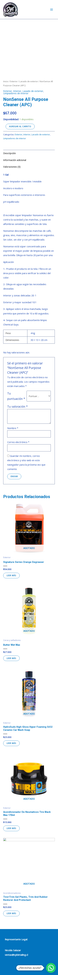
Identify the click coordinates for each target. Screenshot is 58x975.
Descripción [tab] (9, 153)
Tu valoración (17, 406)
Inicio (5, 81)
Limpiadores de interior (16, 93)
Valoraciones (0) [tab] (11, 166)
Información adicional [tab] (14, 160)
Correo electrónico (18, 442)
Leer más (11, 575)
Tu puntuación (16, 396)
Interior (17, 91)
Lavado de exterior (28, 81)
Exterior (14, 81)
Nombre (12, 428)
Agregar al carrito (20, 126)
